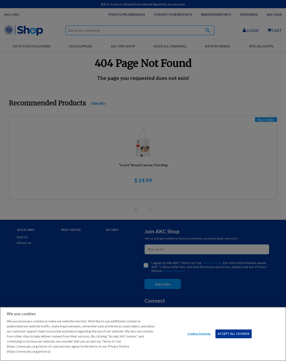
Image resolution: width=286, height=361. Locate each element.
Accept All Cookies (233, 333)
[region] (143, 334)
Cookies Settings (199, 333)
